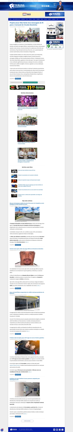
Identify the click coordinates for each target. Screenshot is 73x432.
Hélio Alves (27, 429)
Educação (17, 339)
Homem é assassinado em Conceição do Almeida (28, 175)
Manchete (17, 381)
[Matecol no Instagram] (27, 87)
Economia (38, 19)
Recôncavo (23, 19)
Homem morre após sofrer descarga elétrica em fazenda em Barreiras (26, 248)
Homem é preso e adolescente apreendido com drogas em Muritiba (30, 195)
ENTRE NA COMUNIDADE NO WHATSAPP (30, 82)
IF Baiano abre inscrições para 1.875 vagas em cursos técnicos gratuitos (27, 337)
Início (19, 429)
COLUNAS (53, 19)
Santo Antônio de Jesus (16, 19)
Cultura (45, 19)
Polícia (34, 19)
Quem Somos (23, 429)
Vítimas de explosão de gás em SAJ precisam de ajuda (29, 180)
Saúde (42, 19)
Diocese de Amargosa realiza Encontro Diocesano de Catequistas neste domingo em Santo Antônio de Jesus (27, 204)
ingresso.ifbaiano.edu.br (15, 365)
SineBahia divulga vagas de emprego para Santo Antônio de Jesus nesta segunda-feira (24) (30, 185)
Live (57, 19)
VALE (27, 19)
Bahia (16, 26)
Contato (31, 429)
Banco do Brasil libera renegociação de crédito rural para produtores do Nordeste (27, 293)
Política (30, 19)
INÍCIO (10, 19)
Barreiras (17, 250)
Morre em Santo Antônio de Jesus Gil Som (26, 170)
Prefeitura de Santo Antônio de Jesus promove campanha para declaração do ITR (25, 379)
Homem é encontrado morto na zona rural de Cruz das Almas (30, 189)
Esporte (49, 19)
